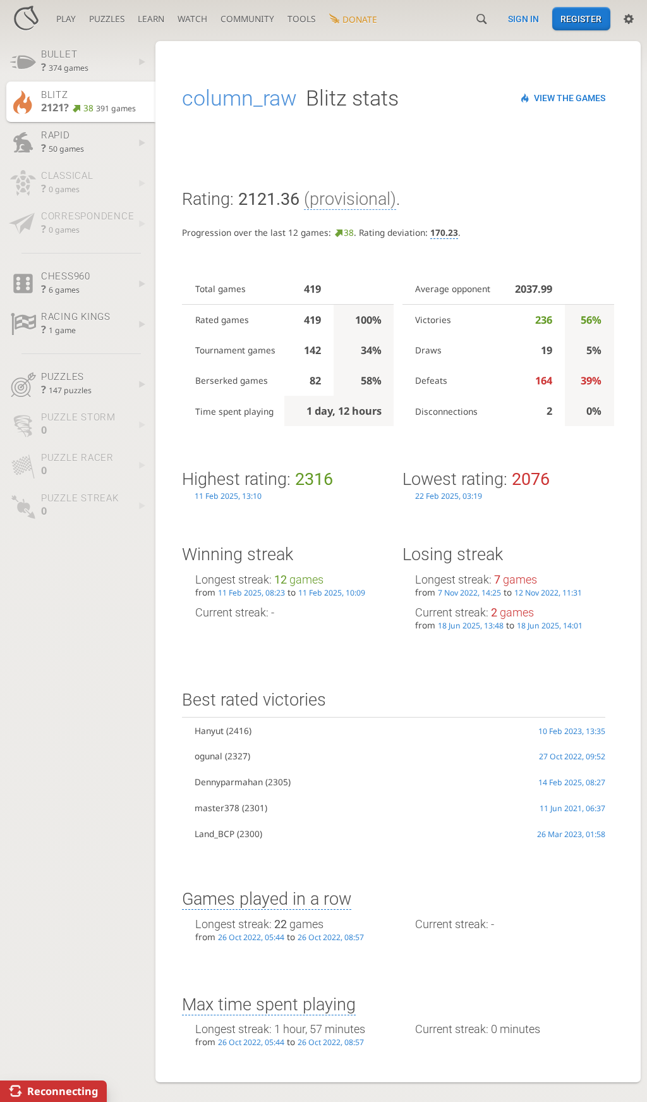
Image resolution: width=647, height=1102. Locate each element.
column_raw (239, 98)
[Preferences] (628, 19)
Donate (359, 19)
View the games (569, 98)
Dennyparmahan (229, 782)
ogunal (208, 756)
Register (581, 19)
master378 (217, 808)
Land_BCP (214, 834)
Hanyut (209, 731)
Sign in (523, 19)
